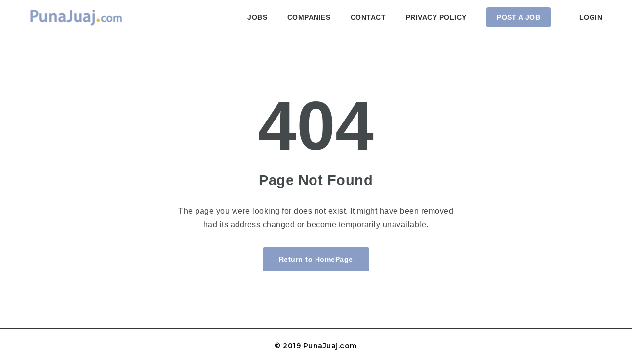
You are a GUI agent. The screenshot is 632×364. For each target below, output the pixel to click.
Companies (309, 17)
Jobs (257, 17)
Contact (368, 17)
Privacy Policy (436, 17)
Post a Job (518, 17)
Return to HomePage (316, 259)
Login (589, 17)
